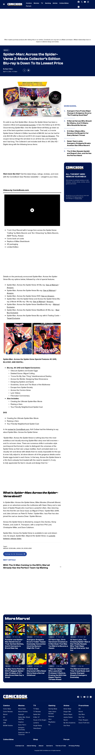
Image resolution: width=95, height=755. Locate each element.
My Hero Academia (69, 723)
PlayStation (51, 722)
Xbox (50, 719)
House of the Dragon (39, 720)
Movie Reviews (23, 711)
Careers (49, 746)
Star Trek (81, 717)
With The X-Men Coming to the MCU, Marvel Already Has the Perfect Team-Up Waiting (26, 566)
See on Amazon (48, 296)
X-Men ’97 (36, 717)
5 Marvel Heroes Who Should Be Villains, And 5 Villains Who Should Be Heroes (79, 123)
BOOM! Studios (8, 725)
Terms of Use (77, 197)
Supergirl (21, 714)
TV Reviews (37, 711)
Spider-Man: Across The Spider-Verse (20, 548)
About (41, 746)
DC (4, 717)
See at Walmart (52, 284)
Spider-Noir (36, 714)
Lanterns (36, 723)
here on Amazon (48, 136)
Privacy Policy (78, 198)
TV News (36, 709)
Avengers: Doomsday (21, 728)
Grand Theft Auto (84, 723)
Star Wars (82, 714)
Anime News (67, 709)
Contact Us (19, 746)
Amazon (10, 287)
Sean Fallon (9, 69)
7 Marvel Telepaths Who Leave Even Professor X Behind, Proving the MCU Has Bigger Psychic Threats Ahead (57, 674)
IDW (4, 723)
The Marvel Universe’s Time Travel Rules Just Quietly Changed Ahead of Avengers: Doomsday (80, 673)
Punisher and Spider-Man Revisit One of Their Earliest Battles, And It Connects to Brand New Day (14, 644)
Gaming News (52, 709)
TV (42, 3)
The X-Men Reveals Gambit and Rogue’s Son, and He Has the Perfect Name (79, 153)
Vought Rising (37, 725)
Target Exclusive (13, 318)
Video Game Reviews (52, 712)
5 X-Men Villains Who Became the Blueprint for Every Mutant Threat (78, 133)
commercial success (27, 124)
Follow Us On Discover (14, 554)
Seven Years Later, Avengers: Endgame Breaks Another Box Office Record (79, 143)
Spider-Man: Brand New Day (24, 718)
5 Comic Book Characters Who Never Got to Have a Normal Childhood (36, 672)
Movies (36, 3)
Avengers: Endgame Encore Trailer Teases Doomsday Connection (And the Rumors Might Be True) (36, 644)
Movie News (22, 709)
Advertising (31, 746)
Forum (28, 6)
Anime (55, 3)
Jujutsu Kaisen (68, 717)
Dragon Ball (67, 711)
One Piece (67, 725)
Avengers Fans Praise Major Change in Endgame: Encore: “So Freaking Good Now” (79, 113)
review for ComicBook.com (18, 429)
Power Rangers (83, 720)
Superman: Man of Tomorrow (24, 733)
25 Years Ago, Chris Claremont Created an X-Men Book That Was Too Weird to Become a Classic (58, 644)
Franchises (84, 706)
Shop (35, 739)
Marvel (6, 50)
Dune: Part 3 (22, 725)
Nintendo (51, 716)
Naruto (66, 720)
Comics (29, 3)
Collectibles (64, 3)
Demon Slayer (68, 714)
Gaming (48, 3)
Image (5, 720)
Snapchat (5, 548)
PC (49, 725)
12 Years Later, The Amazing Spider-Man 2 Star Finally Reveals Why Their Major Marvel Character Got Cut (80, 645)
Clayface (21, 722)
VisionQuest (37, 728)
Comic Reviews (8, 711)
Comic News (7, 709)
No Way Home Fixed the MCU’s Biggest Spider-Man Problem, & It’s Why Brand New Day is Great (14, 673)
